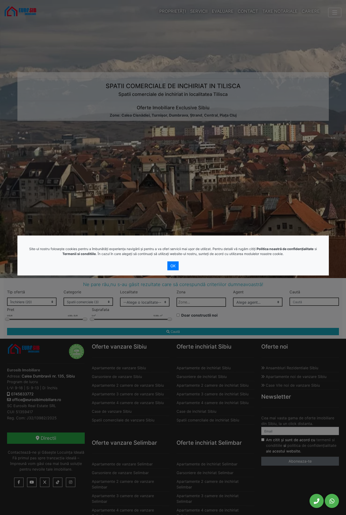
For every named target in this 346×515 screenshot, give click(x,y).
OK (173, 265)
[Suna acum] (317, 501)
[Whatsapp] (332, 501)
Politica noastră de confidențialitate (285, 249)
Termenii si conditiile (79, 254)
